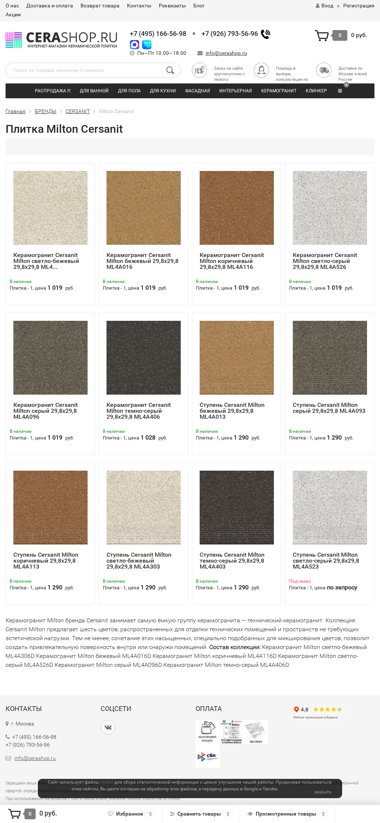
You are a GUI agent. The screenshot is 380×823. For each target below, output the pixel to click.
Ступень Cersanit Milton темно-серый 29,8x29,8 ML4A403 (232, 560)
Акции (13, 14)
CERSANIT (78, 111)
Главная (16, 111)
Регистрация (358, 6)
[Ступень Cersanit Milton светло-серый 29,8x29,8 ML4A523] (330, 507)
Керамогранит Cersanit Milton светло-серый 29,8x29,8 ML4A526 (325, 260)
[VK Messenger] (146, 44)
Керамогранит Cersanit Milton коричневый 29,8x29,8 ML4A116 (232, 260)
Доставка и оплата (49, 6)
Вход (327, 6)
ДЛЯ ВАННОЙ (94, 90)
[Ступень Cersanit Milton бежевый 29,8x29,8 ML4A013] (237, 357)
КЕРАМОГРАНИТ (279, 90)
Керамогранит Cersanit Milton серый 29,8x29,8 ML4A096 (45, 410)
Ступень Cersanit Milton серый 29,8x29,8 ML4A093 (329, 407)
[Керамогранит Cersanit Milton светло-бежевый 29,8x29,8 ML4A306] (50, 207)
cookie (106, 782)
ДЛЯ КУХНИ (163, 90)
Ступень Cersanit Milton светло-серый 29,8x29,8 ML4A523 (326, 560)
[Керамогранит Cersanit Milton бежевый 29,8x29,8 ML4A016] (144, 207)
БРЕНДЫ (45, 111)
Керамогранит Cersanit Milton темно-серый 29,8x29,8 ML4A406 (139, 410)
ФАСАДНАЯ (197, 90)
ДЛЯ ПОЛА (129, 90)
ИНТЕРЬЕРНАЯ (235, 90)
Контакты (139, 6)
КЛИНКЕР (316, 90)
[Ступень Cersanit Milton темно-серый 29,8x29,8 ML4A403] (237, 507)
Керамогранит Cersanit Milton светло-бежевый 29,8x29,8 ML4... (46, 260)
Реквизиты (172, 6)
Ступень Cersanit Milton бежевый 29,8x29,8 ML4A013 (232, 410)
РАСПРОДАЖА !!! (53, 90)
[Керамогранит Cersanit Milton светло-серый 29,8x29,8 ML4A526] (330, 207)
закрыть (323, 791)
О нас (12, 6)
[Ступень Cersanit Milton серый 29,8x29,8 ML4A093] (330, 357)
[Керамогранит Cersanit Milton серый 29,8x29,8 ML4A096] (50, 357)
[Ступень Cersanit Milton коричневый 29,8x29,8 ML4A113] (50, 507)
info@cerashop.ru (226, 53)
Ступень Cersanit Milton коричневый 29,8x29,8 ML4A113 (45, 560)
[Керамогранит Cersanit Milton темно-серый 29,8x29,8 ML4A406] (144, 357)
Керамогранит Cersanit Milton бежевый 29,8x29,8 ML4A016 (142, 260)
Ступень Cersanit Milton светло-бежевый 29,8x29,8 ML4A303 (139, 560)
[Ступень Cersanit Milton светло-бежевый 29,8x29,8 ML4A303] (144, 507)
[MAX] (134, 44)
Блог (199, 6)
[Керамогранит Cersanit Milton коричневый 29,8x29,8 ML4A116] (237, 207)
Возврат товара (100, 6)
